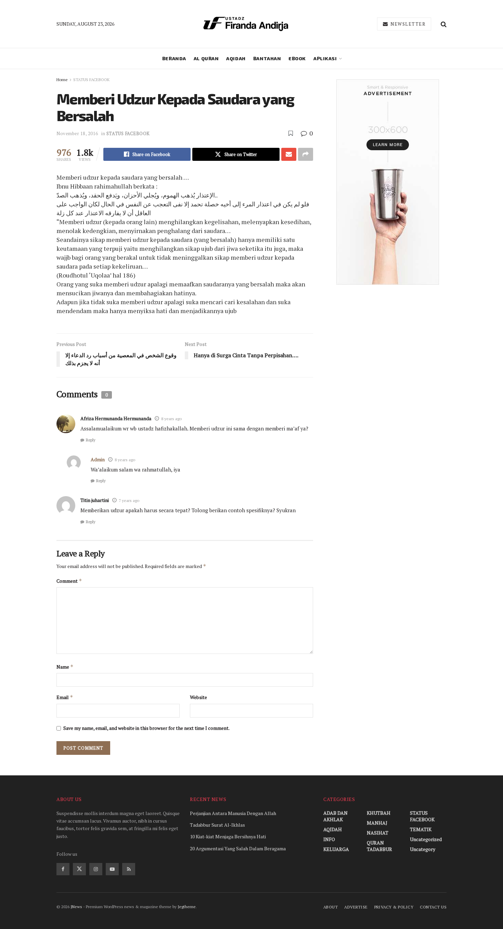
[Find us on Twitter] (79, 869)
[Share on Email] (288, 154)
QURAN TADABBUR (379, 845)
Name (65, 666)
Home (62, 79)
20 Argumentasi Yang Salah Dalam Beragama (238, 848)
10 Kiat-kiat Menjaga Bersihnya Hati (228, 836)
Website (198, 697)
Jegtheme (187, 906)
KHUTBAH (378, 813)
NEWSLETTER (407, 24)
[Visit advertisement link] (387, 182)
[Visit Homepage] (245, 24)
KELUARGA (336, 849)
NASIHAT (377, 832)
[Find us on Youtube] (112, 869)
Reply (90, 440)
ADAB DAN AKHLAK (335, 816)
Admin (98, 459)
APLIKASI (325, 58)
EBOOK (297, 58)
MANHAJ (377, 823)
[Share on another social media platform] (305, 154)
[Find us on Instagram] (95, 869)
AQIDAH (235, 58)
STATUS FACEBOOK (91, 79)
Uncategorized (426, 839)
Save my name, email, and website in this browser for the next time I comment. (146, 728)
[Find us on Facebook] (62, 869)
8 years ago (171, 418)
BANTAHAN (267, 58)
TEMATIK (420, 829)
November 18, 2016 (77, 133)
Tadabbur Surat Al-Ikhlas (217, 825)
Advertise (355, 906)
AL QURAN (206, 58)
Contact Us (433, 906)
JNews (76, 906)
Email (64, 697)
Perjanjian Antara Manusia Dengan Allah (233, 813)
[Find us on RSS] (128, 869)
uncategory (422, 849)
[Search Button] (444, 24)
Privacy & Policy (394, 906)
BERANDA (174, 58)
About (330, 906)
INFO (329, 839)
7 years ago (129, 500)
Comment (69, 581)
